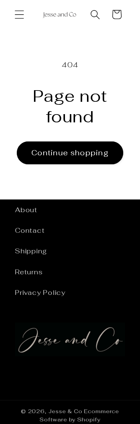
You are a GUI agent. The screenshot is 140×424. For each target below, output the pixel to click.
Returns (29, 272)
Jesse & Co (66, 411)
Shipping (31, 251)
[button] (19, 14)
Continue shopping (70, 153)
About (26, 209)
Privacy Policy (40, 292)
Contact (29, 230)
